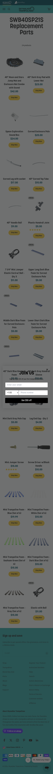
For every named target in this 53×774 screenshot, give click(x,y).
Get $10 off (26, 400)
